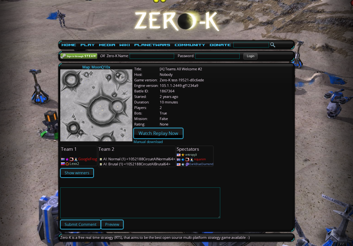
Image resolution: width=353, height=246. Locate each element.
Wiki (124, 44)
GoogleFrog (87, 159)
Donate (220, 44)
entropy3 (191, 155)
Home (68, 44)
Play (87, 44)
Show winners (77, 172)
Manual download (148, 141)
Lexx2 (74, 163)
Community (190, 44)
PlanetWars (152, 44)
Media (107, 44)
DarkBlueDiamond (201, 164)
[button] (250, 56)
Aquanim (200, 159)
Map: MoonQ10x (96, 67)
